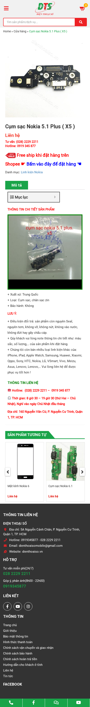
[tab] (16, 185)
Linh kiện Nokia (32, 172)
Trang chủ (10, 625)
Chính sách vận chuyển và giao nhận (28, 648)
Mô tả (17, 185)
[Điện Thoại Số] (45, 8)
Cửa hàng (20, 31)
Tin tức (8, 676)
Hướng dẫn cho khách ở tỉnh (22, 665)
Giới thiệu (10, 631)
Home (7, 31)
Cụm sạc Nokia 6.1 (60, 486)
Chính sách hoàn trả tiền (20, 659)
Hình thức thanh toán (17, 642)
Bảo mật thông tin (15, 636)
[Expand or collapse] (54, 197)
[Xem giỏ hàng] (83, 8)
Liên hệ (8, 670)
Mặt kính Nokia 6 (18, 486)
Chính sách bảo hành (17, 653)
